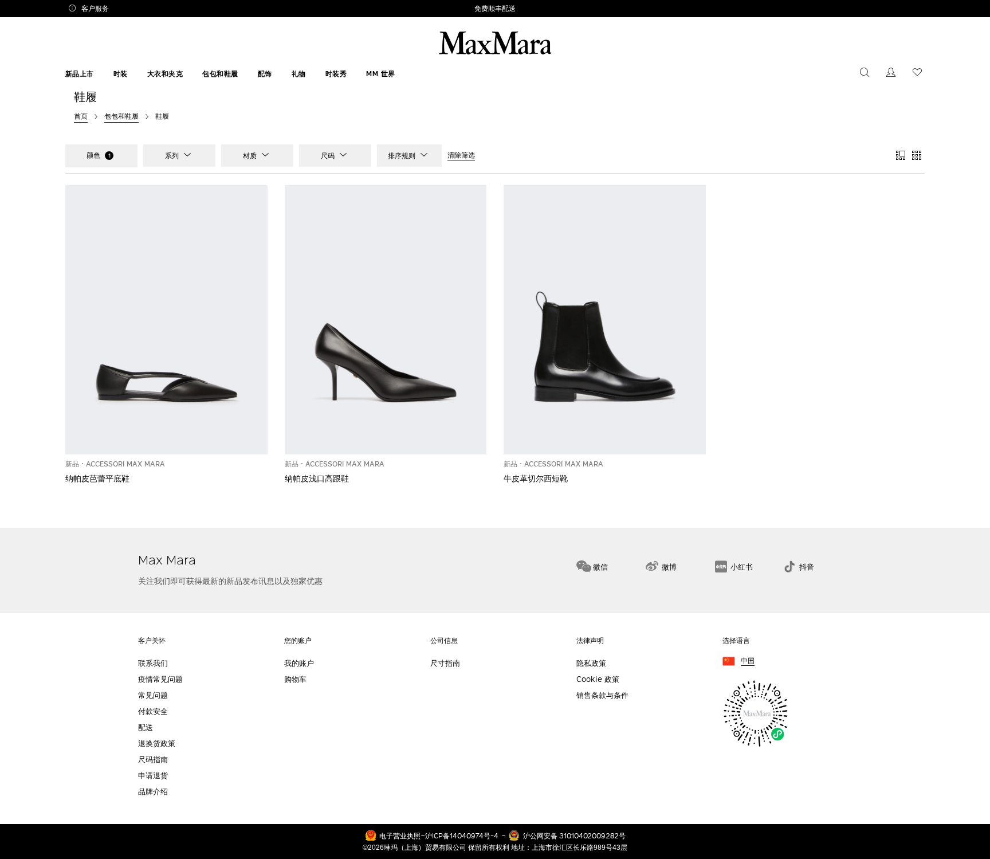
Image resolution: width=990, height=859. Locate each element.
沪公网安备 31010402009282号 (574, 835)
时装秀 (336, 73)
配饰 (265, 73)
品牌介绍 (153, 791)
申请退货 (153, 775)
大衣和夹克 (165, 73)
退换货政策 (156, 743)
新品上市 (79, 73)
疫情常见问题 (160, 679)
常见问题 (153, 695)
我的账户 (299, 663)
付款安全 (153, 711)
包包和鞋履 (220, 73)
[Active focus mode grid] (901, 156)
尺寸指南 (445, 663)
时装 (120, 73)
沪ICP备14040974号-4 (461, 835)
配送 (145, 727)
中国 (748, 661)
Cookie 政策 (597, 679)
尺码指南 (153, 759)
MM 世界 (380, 73)
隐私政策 (591, 663)
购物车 (295, 679)
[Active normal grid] (917, 156)
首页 (81, 116)
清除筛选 (461, 155)
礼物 (299, 73)
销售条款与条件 (602, 695)
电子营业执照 (400, 835)
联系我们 (153, 663)
